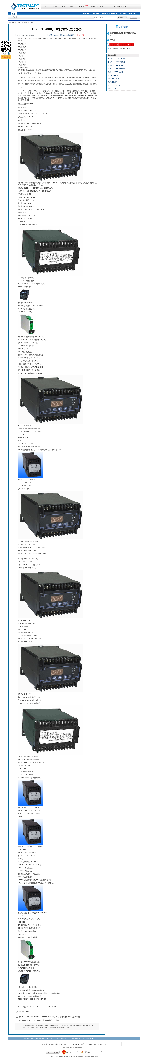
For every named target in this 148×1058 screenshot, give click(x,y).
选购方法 (105, 13)
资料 (63, 6)
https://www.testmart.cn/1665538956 (44, 1007)
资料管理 (24, 22)
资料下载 (132, 13)
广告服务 (69, 1044)
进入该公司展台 (81, 35)
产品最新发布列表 (28, 1038)
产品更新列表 (40, 1038)
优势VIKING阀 (112, 82)
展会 (102, 6)
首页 (46, 6)
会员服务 (76, 1044)
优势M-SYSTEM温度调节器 (117, 68)
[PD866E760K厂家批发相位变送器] (50, 157)
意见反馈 (90, 1044)
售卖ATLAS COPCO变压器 (116, 58)
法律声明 (96, 1044)
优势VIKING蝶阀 (113, 79)
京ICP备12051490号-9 (73, 1052)
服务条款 (103, 1044)
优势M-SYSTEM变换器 (115, 72)
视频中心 (82, 6)
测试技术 (114, 13)
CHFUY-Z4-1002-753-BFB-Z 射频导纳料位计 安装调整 (40, 1020)
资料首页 (86, 13)
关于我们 (49, 1044)
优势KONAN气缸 (113, 75)
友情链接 (62, 1044)
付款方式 (83, 1044)
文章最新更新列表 (88, 1038)
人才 (110, 6)
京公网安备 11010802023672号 (93, 1052)
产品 (55, 6)
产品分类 (49, 1038)
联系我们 (55, 1044)
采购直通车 (122, 6)
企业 (93, 6)
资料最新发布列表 (61, 1038)
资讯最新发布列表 (74, 1038)
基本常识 (95, 13)
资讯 (72, 6)
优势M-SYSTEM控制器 (115, 65)
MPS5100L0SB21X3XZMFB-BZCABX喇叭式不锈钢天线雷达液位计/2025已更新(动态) (51, 1017)
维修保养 (123, 13)
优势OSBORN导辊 (114, 85)
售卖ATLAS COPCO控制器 (116, 62)
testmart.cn (67, 1056)
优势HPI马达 (112, 89)
